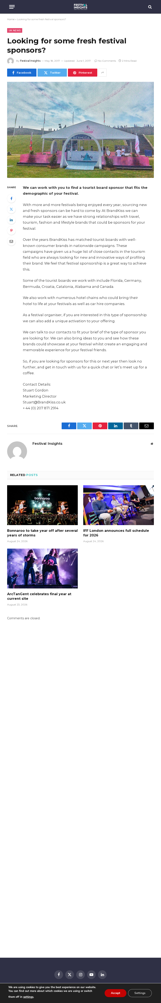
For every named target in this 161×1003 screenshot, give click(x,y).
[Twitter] (11, 209)
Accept (115, 993)
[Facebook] (11, 198)
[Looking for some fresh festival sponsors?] (80, 130)
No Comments (107, 60)
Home (10, 19)
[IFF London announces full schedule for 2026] (118, 505)
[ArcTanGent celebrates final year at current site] (42, 568)
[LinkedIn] (11, 220)
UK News (15, 30)
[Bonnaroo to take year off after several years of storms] (42, 505)
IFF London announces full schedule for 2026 (116, 533)
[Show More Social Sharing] (102, 73)
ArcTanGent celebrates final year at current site (39, 596)
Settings (139, 993)
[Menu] (12, 7)
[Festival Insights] (80, 7)
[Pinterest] (11, 230)
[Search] (149, 7)
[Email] (11, 241)
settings (28, 997)
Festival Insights (30, 60)
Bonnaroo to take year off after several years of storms (42, 533)
